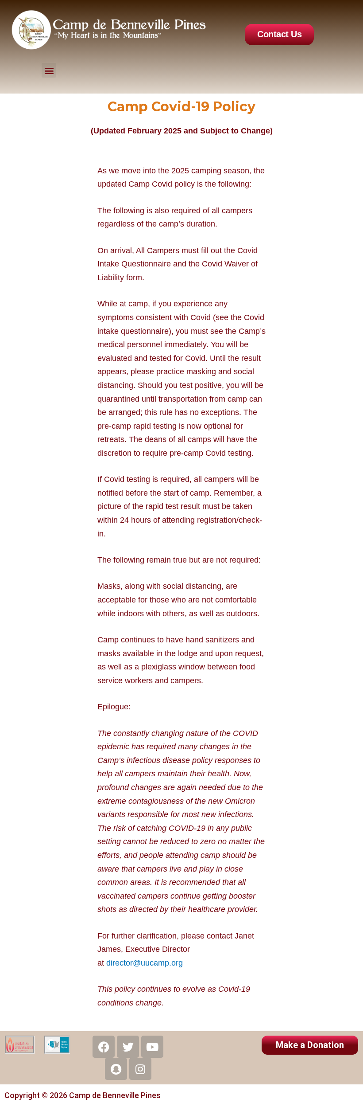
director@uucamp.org (144, 962)
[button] (49, 70)
